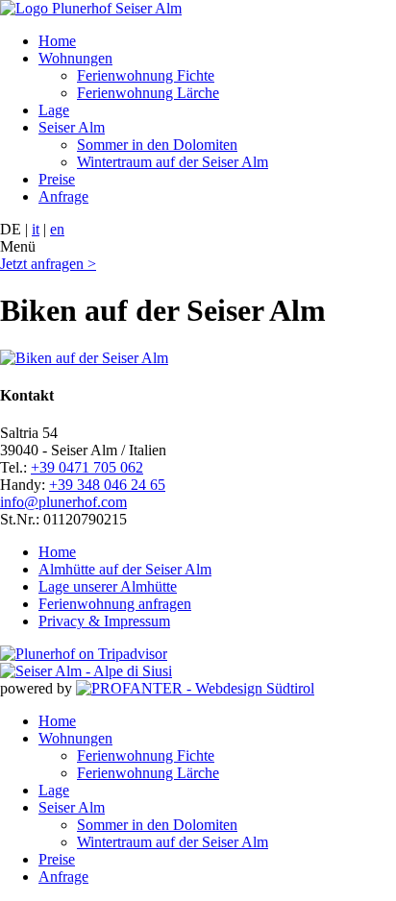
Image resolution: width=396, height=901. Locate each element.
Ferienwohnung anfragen (114, 604)
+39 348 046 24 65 (107, 484)
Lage (53, 110)
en (57, 229)
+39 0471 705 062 (87, 467)
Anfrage (63, 196)
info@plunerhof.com (63, 502)
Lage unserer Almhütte (107, 586)
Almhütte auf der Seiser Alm (124, 569)
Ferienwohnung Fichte (145, 75)
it (35, 229)
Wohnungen (75, 58)
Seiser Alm (71, 127)
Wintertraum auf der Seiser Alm (172, 162)
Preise (56, 179)
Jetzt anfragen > (48, 264)
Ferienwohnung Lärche (148, 93)
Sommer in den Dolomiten (157, 144)
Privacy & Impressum (104, 621)
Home (57, 41)
